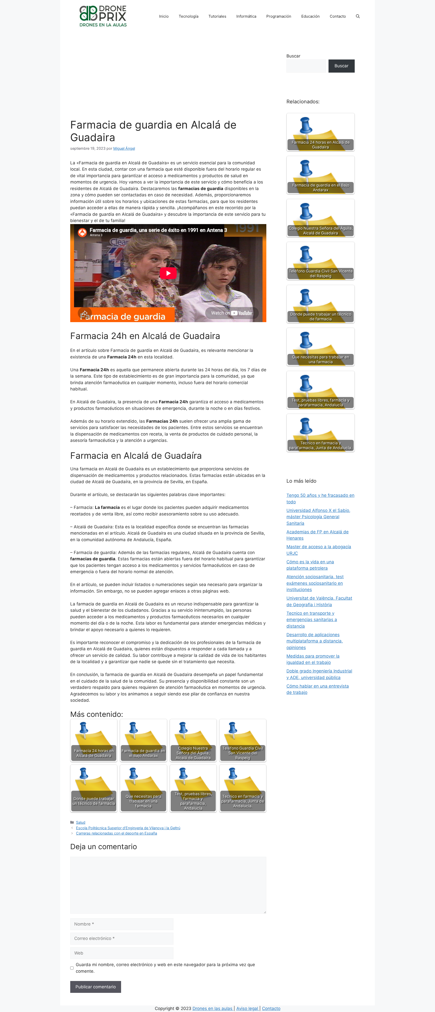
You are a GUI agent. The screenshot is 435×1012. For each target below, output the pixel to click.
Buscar (293, 55)
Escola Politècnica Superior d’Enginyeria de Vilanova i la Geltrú (128, 828)
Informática (246, 16)
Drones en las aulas (213, 1008)
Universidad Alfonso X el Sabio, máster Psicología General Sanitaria (318, 517)
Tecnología (188, 16)
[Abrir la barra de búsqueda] (358, 16)
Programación (278, 16)
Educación (310, 16)
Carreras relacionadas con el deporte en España (116, 833)
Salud (80, 822)
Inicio (164, 16)
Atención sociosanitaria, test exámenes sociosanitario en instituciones (315, 583)
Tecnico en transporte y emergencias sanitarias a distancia (311, 620)
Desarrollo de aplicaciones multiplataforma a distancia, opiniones (314, 641)
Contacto (338, 16)
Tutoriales (217, 16)
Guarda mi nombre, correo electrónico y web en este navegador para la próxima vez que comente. (165, 968)
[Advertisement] (168, 80)
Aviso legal (247, 1008)
